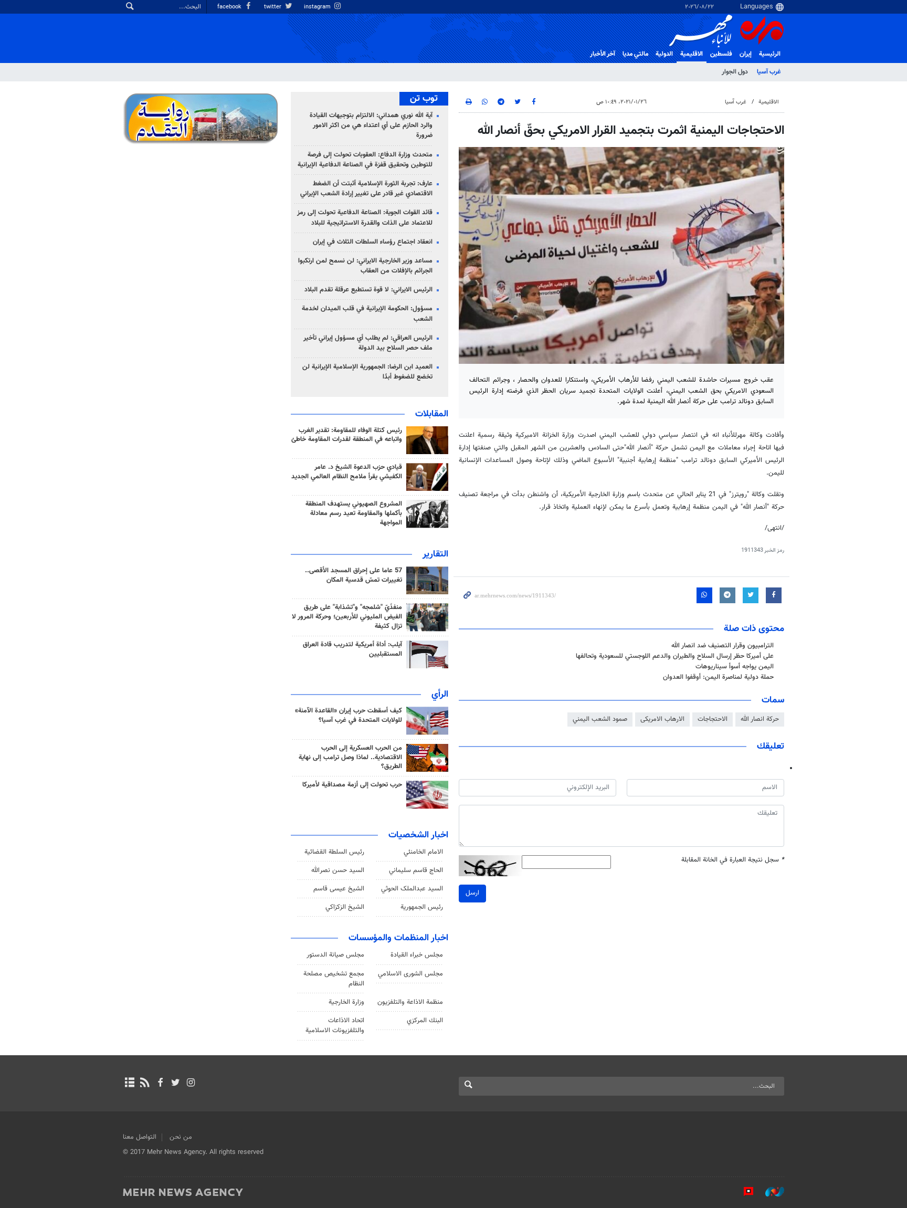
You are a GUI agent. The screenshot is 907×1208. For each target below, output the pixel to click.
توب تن (424, 99)
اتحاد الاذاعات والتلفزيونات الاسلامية (334, 1025)
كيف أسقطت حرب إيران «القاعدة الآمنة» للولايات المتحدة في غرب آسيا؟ (348, 716)
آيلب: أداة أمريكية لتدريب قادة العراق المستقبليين (352, 649)
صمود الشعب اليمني (600, 719)
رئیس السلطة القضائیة (334, 852)
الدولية (664, 54)
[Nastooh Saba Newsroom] (769, 1191)
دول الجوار (735, 72)
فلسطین (721, 54)
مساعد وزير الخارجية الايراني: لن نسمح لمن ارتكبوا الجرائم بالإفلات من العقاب (365, 266)
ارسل (472, 893)
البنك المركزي (425, 1020)
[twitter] (175, 1083)
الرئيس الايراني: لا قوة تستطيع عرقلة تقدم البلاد (368, 290)
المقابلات (431, 414)
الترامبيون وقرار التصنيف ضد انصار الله (722, 645)
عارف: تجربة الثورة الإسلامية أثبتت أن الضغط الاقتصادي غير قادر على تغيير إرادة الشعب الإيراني (366, 188)
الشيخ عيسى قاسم (338, 889)
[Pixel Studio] (743, 1191)
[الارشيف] (129, 1083)
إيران (746, 54)
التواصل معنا (139, 1137)
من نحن (181, 1137)
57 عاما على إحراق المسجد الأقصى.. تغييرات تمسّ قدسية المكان (353, 575)
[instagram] (190, 1083)
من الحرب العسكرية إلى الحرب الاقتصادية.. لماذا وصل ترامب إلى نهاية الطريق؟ (350, 757)
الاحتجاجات (712, 719)
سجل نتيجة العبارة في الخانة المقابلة (732, 860)
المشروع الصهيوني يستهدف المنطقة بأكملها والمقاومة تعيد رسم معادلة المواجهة (353, 513)
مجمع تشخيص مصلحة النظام (333, 979)
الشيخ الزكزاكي (344, 907)
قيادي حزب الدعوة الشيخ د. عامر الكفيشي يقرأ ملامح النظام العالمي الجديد (346, 472)
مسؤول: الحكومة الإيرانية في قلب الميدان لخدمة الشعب (367, 313)
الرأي (439, 694)
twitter (273, 7)
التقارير (435, 554)
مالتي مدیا (635, 54)
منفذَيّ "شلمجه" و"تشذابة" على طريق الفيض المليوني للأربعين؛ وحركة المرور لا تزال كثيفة (347, 617)
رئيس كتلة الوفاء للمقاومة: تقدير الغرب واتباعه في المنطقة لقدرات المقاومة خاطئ (346, 435)
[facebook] (159, 1083)
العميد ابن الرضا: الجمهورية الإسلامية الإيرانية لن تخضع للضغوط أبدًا (367, 372)
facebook (230, 7)
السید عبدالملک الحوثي (412, 889)
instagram (318, 7)
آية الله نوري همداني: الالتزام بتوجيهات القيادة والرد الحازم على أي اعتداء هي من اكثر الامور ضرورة (371, 125)
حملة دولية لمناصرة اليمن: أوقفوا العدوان (718, 677)
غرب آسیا (769, 72)
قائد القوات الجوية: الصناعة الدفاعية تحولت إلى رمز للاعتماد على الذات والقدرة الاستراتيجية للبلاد (365, 217)
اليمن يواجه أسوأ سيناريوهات (734, 666)
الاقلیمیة (691, 54)
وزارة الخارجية (346, 1002)
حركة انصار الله (760, 719)
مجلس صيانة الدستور (335, 955)
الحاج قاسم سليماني (416, 870)
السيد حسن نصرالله (337, 870)
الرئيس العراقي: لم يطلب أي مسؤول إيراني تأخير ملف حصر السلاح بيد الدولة (368, 343)
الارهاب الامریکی (662, 719)
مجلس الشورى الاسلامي (410, 974)
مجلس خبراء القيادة (417, 955)
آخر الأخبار (602, 54)
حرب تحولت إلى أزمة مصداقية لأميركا (352, 785)
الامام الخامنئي (423, 852)
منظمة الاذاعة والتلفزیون (410, 1002)
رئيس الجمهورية (421, 907)
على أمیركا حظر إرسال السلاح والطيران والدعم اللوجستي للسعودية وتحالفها (675, 656)
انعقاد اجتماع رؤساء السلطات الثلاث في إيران (373, 242)
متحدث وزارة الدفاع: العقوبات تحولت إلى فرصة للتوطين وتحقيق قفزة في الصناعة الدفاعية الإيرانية (365, 160)
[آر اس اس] (144, 1083)
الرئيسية (770, 54)
